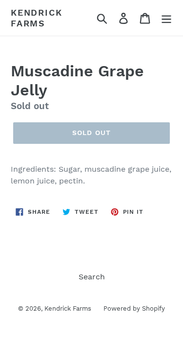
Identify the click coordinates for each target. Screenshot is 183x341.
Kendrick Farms (36, 17)
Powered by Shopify (134, 308)
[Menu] (166, 18)
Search (92, 276)
